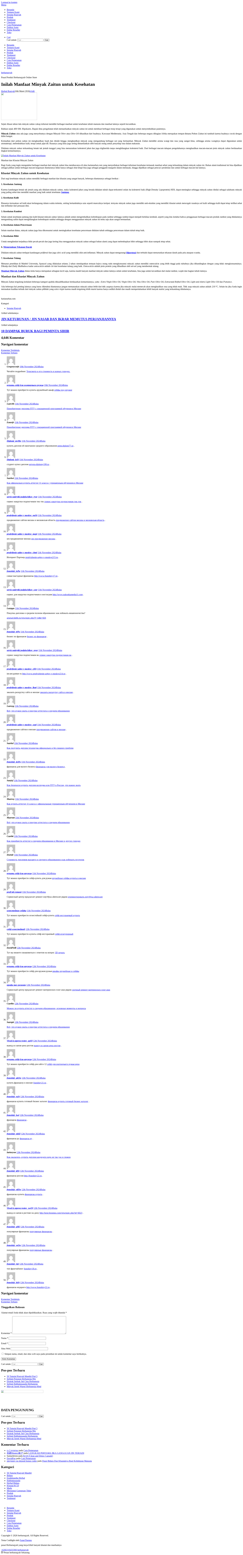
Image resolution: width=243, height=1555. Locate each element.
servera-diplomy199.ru (39, 464)
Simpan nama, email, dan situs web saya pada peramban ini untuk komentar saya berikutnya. (45, 1354)
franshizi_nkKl (13, 1134)
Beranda (10, 9)
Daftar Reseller (13, 30)
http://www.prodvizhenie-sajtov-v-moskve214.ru (43, 673)
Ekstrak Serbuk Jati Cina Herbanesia (23, 1381)
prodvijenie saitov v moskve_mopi (22, 534)
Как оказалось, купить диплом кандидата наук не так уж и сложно (39, 1157)
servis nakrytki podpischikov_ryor (22, 497)
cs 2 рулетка (12, 1450)
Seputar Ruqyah (14, 15)
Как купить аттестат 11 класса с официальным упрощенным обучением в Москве (46, 804)
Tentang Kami (13, 12)
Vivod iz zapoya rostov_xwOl (20, 1208)
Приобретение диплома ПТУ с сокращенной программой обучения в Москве (44, 408)
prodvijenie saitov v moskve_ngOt (22, 515)
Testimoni (11, 20)
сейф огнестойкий (16, 929)
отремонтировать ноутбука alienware (85, 897)
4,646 (32, 91)
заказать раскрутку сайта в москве (56, 692)
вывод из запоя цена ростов (47, 1045)
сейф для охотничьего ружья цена (63, 1064)
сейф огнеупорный (64, 934)
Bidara (10, 1475)
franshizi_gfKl (13, 1227)
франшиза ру (26, 1138)
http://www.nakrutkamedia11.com (68, 594)
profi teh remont (14, 892)
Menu (3, 5)
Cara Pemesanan (14, 25)
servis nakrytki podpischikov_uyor (22, 650)
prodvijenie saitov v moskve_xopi (22, 724)
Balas (41, 366)
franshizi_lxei (13, 1115)
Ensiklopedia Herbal (16, 1478)
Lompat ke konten (9, 2)
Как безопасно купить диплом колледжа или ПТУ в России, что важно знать (44, 785)
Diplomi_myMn (14, 441)
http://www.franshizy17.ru (46, 576)
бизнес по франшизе (36, 636)
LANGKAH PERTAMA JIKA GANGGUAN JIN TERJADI (56, 1453)
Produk (10, 17)
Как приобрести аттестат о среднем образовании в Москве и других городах (43, 841)
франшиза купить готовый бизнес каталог (68, 1101)
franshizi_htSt (13, 1282)
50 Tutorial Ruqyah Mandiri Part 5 (22, 1376)
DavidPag (11, 1458)
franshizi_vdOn (14, 1189)
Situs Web (5, 1348)
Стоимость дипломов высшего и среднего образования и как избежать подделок (45, 859)
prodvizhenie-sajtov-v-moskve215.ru (41, 557)
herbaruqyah (6, 72)
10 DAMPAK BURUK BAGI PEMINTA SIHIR (35, 331)
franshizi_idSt (13, 1171)
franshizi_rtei (13, 1264)
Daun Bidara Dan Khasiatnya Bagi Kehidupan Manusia (67, 1461)
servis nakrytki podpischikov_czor (22, 590)
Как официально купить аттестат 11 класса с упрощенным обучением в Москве (45, 483)
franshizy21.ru (39, 1083)
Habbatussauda (13, 1480)
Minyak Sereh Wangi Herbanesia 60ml (24, 1386)
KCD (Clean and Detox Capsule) (38, 1456)
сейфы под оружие (63, 390)
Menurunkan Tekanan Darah (17, 247)
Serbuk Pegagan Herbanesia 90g (21, 1379)
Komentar (6, 1333)
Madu (9, 1488)
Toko (9, 32)
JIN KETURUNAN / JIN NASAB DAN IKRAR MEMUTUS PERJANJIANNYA (58, 319)
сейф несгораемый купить (67, 915)
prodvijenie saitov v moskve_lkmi (22, 687)
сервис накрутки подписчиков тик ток (62, 501)
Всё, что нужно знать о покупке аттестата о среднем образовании (38, 711)
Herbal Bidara (13, 1483)
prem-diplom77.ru (65, 446)
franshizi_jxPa (13, 571)
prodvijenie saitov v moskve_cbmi (22, 552)
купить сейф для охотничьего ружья (25, 385)
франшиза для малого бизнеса (50, 766)
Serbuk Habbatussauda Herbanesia (22, 1384)
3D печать (60, 952)
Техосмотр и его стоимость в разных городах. (48, 371)
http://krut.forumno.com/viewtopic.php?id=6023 (61, 1213)
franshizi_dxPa (14, 762)
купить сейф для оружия (19, 873)
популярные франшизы (41, 1231)
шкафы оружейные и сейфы (65, 971)
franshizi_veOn (14, 1245)
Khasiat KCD (13, 1485)
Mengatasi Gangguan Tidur (19, 1490)
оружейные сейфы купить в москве (69, 878)
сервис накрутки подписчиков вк (55, 655)
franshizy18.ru (30, 1268)
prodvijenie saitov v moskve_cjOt (21, 669)
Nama (4, 1338)
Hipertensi (131, 252)
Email (4, 1343)
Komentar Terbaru (9, 353)
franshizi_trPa (13, 632)
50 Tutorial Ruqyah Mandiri (19, 1473)
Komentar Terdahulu (10, 350)
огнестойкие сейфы (16, 910)
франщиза (21, 1120)
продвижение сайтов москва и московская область (80, 520)
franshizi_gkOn (14, 1078)
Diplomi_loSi (13, 459)
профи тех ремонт (16, 985)
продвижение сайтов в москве (51, 729)
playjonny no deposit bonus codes (22, 1461)
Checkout (11, 22)
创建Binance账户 (15, 1453)
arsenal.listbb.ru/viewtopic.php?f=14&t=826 (26, 618)
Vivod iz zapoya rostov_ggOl (19, 1041)
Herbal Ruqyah (8, 91)
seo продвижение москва (43, 539)
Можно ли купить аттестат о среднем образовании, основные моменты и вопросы (46, 1008)
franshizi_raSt (13, 1096)
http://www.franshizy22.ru (38, 1287)
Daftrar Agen (12, 27)
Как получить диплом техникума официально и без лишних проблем (40, 748)
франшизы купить (33, 1194)
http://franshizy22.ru (33, 1176)
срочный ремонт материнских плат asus (91, 990)
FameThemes (26, 1540)
